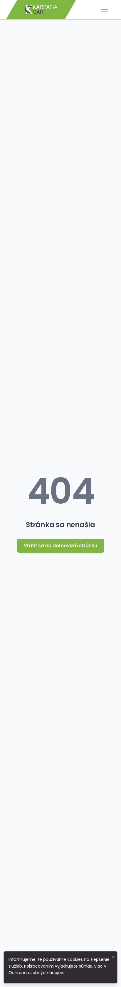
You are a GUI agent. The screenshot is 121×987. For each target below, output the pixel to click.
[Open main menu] (104, 9)
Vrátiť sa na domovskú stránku (60, 545)
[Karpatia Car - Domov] (41, 9)
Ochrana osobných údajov (36, 973)
